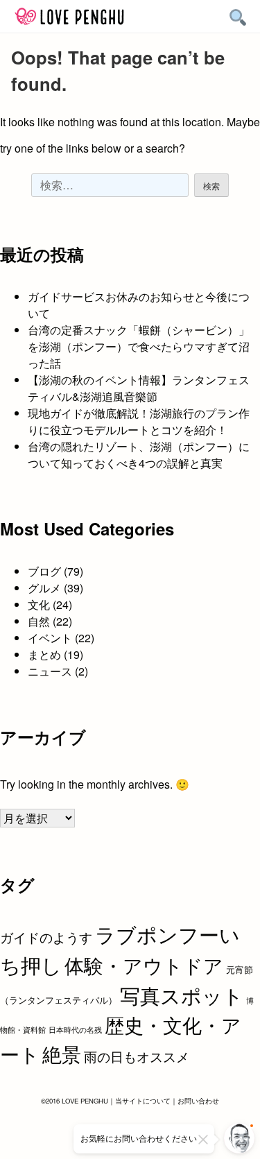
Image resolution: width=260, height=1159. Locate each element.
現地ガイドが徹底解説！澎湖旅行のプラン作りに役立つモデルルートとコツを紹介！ (139, 421)
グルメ (44, 588)
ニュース (50, 671)
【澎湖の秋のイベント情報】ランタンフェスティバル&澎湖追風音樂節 (139, 388)
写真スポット (181, 994)
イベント (50, 638)
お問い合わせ (198, 1101)
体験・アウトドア (143, 965)
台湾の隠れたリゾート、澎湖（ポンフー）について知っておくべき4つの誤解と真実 (139, 454)
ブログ (44, 571)
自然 (39, 621)
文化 (39, 604)
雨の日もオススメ (136, 1056)
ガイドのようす (46, 936)
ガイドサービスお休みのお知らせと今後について (139, 305)
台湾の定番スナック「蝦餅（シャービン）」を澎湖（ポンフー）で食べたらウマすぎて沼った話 (139, 346)
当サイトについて (143, 1101)
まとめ (44, 654)
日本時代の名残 (75, 1029)
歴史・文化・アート (120, 1039)
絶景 (61, 1053)
